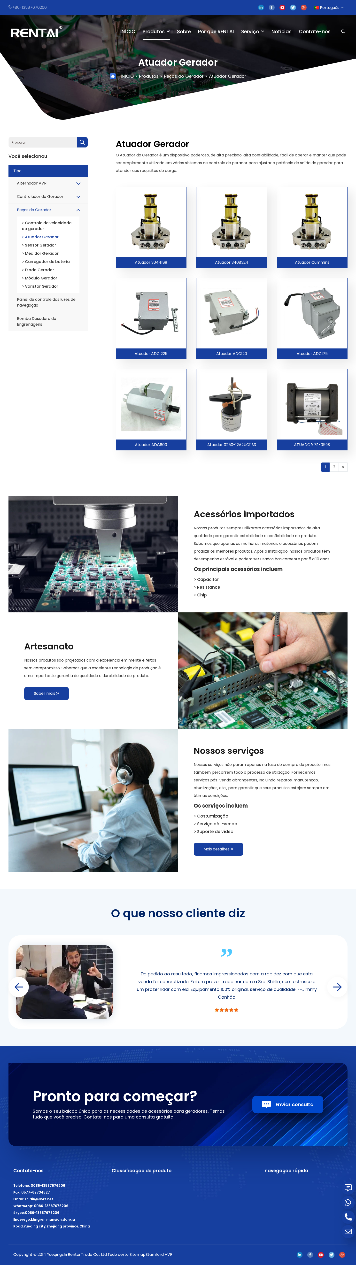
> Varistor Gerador (40, 286)
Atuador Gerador (227, 76)
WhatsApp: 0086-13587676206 (40, 1205)
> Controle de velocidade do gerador (46, 225)
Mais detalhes (217, 849)
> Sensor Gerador (39, 245)
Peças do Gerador (184, 76)
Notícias (281, 31)
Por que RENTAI (216, 31)
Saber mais (45, 693)
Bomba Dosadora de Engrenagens (36, 321)
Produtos (154, 31)
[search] (82, 142)
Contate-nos (315, 31)
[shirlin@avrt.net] (348, 1231)
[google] (304, 8)
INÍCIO (127, 31)
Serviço (250, 31)
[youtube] (282, 8)
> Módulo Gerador (39, 278)
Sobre (184, 31)
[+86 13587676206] (348, 1202)
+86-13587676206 (29, 7)
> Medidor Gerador (40, 253)
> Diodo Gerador (38, 270)
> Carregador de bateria (46, 261)
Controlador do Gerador (40, 196)
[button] (337, 987)
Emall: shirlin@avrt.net (33, 1199)
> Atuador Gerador (40, 237)
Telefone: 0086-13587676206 (39, 1185)
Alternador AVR (31, 183)
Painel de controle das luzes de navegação (46, 302)
